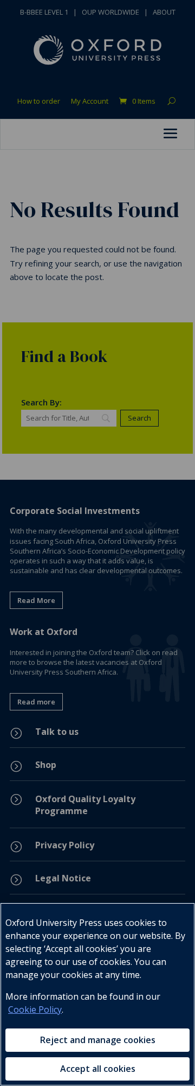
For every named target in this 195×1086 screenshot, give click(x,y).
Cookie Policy (35, 1009)
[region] (97, 994)
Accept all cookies (97, 1069)
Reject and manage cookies (97, 1040)
